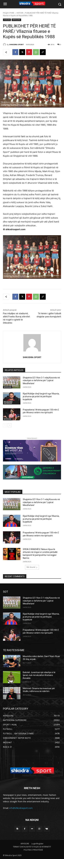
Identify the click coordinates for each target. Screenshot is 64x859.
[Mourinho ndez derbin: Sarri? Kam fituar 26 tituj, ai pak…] (11, 661)
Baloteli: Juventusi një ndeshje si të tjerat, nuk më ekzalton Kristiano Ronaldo (39, 675)
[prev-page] (5, 425)
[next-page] (9, 425)
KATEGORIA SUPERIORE (8, 402)
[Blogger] (17, 829)
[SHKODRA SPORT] (5, 44)
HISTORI (20, 13)
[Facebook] (15, 52)
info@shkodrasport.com (20, 808)
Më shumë (31, 567)
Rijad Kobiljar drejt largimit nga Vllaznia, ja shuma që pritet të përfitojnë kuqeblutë (41, 396)
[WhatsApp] (36, 52)
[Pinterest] (29, 52)
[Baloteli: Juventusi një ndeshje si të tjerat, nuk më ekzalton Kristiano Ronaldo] (11, 677)
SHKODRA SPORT (16, 44)
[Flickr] (32, 829)
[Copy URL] (43, 52)
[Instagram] (39, 829)
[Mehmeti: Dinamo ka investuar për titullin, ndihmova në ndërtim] (11, 693)
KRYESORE (16, 20)
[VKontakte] (47, 829)
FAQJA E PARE (9, 13)
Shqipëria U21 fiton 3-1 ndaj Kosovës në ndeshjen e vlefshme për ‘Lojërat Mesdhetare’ (41, 380)
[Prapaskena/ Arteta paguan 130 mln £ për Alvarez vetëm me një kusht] (11, 414)
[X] (22, 52)
